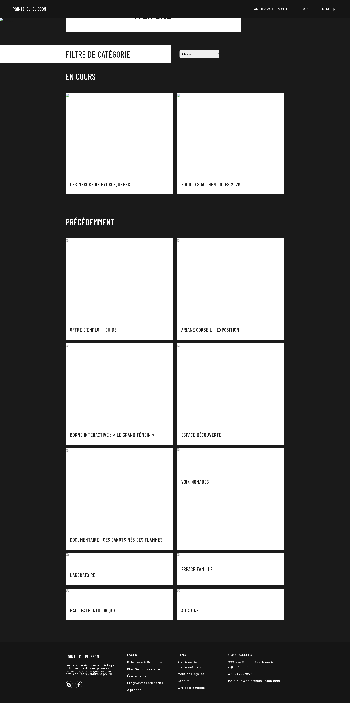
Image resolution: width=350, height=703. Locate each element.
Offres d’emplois (191, 688)
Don (305, 9)
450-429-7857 (240, 674)
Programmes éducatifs (145, 683)
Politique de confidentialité (190, 664)
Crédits (184, 681)
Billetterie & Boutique (144, 662)
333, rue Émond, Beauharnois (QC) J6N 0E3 (251, 664)
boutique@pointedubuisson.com (254, 681)
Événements (136, 676)
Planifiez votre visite (269, 9)
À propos (134, 690)
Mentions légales (191, 674)
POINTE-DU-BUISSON (82, 656)
